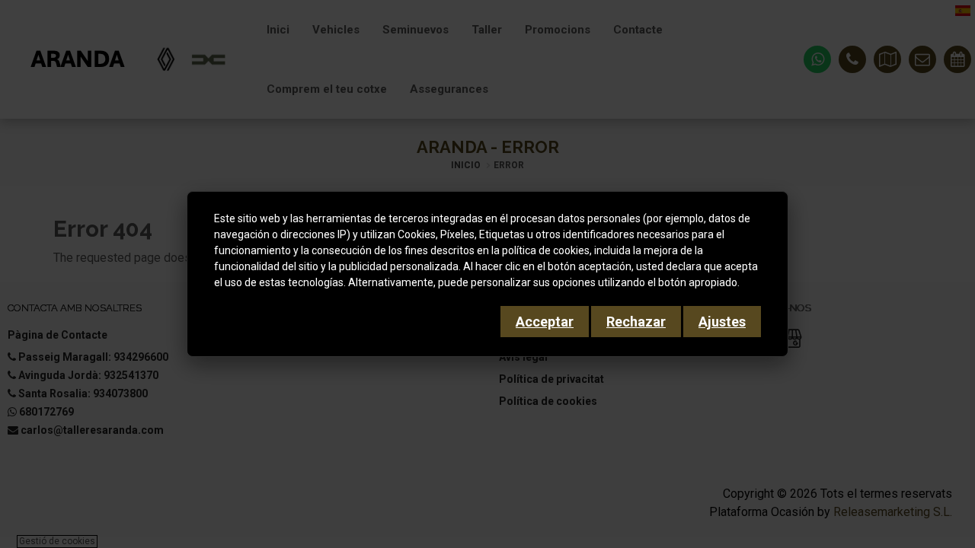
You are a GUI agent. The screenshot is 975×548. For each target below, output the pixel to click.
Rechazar (636, 322)
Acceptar (545, 322)
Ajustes (722, 322)
